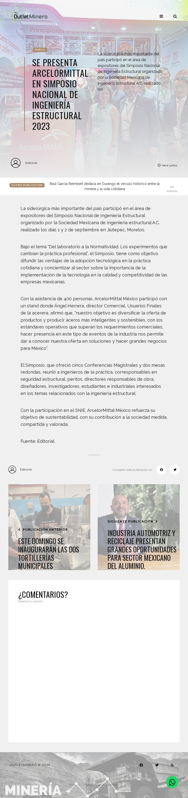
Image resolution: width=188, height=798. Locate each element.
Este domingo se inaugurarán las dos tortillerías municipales (48, 553)
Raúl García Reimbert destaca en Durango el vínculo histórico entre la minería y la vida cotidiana (113, 187)
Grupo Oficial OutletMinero (101, 784)
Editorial (31, 163)
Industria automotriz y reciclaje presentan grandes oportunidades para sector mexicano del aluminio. (141, 549)
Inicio (72, 784)
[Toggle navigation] (161, 16)
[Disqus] (94, 669)
